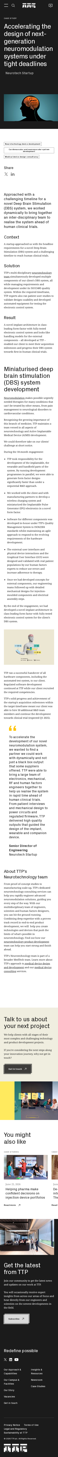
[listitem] (28, 1179)
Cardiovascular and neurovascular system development (29, 150)
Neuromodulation (14, 397)
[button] (6, 5)
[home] (29, 5)
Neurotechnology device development (22, 144)
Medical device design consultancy (21, 156)
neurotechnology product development (26, 941)
